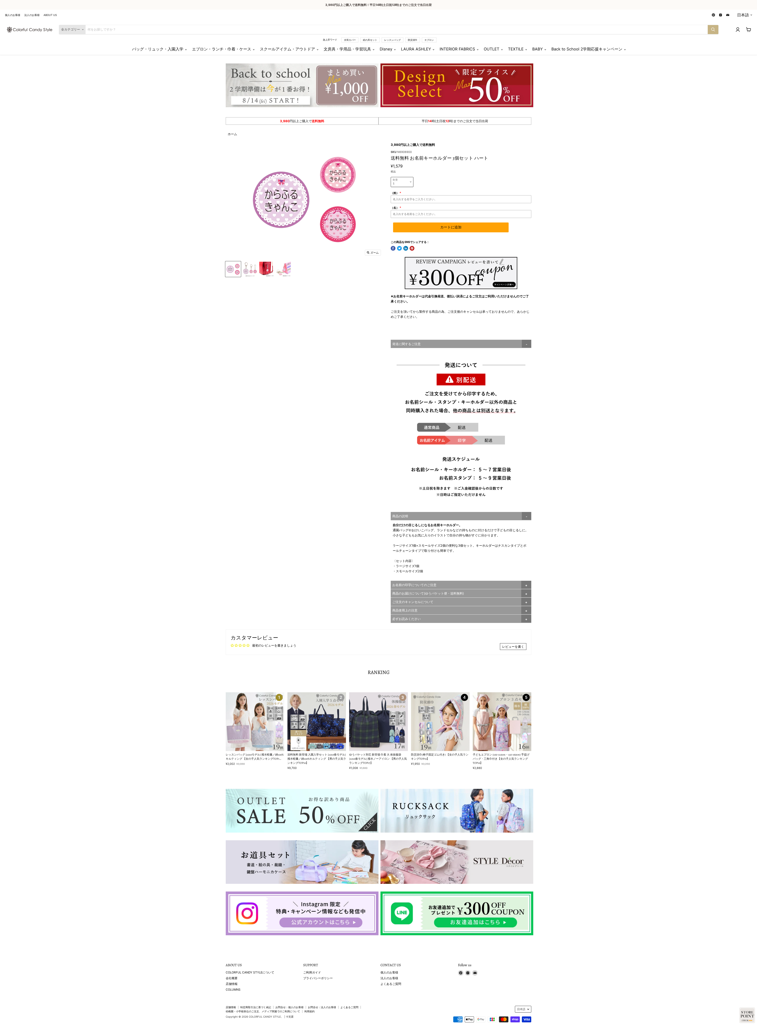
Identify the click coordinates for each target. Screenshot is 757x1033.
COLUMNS (233, 989)
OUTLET (492, 49)
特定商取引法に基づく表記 (255, 1007)
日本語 (743, 15)
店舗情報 (232, 984)
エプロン (429, 39)
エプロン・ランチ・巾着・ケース (222, 49)
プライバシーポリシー (318, 978)
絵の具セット (370, 39)
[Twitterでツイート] (399, 248)
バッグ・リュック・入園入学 (158, 49)
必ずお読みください (406, 619)
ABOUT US (50, 15)
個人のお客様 (12, 15)
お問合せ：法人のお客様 (322, 1007)
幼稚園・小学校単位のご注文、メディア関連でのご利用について (263, 1011)
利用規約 (309, 1011)
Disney (386, 49)
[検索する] (713, 29)
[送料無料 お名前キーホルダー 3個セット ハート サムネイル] (233, 269)
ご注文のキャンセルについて (412, 602)
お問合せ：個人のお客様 (289, 1007)
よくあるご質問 (390, 984)
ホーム (232, 134)
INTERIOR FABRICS (458, 49)
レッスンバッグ (392, 39)
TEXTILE (516, 49)
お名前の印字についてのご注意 (414, 585)
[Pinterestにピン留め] (412, 248)
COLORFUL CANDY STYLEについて (250, 972)
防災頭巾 (412, 39)
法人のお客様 (32, 15)
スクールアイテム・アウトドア (288, 49)
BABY (538, 49)
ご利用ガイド (312, 972)
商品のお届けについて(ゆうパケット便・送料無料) (428, 593)
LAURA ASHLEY (416, 49)
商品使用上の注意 (405, 610)
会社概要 (232, 978)
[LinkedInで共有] (405, 248)
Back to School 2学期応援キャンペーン (587, 49)
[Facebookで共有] (393, 248)
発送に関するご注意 (406, 344)
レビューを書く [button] (513, 647)
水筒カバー (350, 39)
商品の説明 (400, 516)
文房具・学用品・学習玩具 (348, 49)
